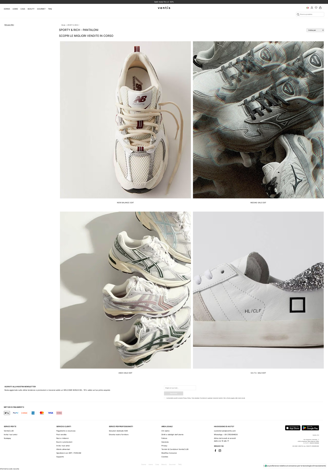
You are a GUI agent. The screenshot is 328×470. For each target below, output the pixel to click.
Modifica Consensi (169, 453)
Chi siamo (165, 431)
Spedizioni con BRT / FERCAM (68, 453)
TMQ (50, 9)
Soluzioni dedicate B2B (118, 431)
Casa (22, 9)
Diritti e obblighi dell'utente (172, 434)
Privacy (164, 446)
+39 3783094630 (230, 434)
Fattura (164, 438)
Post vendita (61, 434)
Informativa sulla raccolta (9, 469)
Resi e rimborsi (62, 438)
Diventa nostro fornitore (119, 434)
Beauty (31, 9)
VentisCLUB (9, 431)
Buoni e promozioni (64, 442)
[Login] (312, 8)
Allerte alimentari (63, 449)
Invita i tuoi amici (10, 434)
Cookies (164, 457)
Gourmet (41, 9)
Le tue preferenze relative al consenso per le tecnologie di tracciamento (295, 466)
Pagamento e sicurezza (65, 431)
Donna (7, 9)
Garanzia (165, 442)
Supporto (60, 457)
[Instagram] (219, 450)
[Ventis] (164, 7)
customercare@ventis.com (225, 431)
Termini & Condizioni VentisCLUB (174, 449)
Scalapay (7, 438)
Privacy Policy (187, 398)
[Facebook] (215, 450)
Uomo (15, 9)
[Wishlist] (316, 8)
